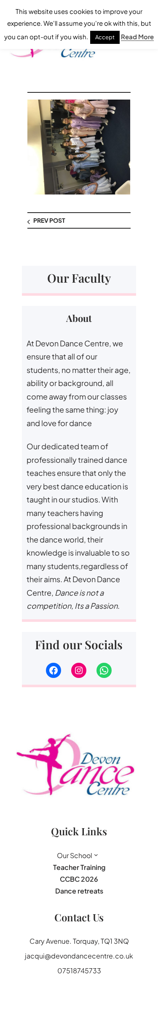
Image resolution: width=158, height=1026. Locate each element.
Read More (137, 36)
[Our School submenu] (96, 855)
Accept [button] (105, 37)
